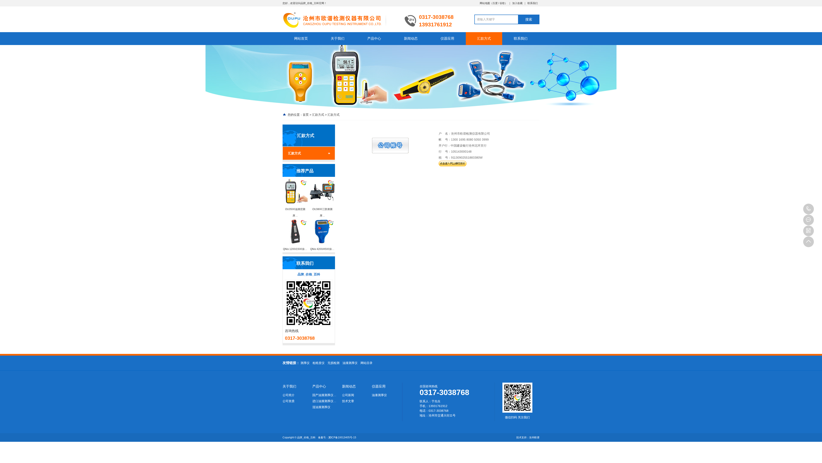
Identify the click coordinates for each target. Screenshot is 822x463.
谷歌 (502, 3)
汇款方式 (484, 38)
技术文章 (348, 401)
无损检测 (334, 363)
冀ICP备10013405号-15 (342, 437)
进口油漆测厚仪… (324, 401)
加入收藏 (517, 3)
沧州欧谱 (534, 437)
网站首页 (301, 38)
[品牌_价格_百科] (340, 19)
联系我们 (532, 3)
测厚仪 (305, 363)
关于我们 (337, 38)
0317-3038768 (808, 209)
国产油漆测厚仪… (324, 395)
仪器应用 (447, 38)
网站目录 (366, 363)
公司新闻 (348, 395)
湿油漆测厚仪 (321, 407)
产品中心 (374, 38)
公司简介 (289, 395)
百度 (495, 3)
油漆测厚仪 (349, 363)
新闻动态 (411, 38)
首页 (306, 114)
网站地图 (485, 3)
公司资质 (289, 401)
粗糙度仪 (319, 363)
